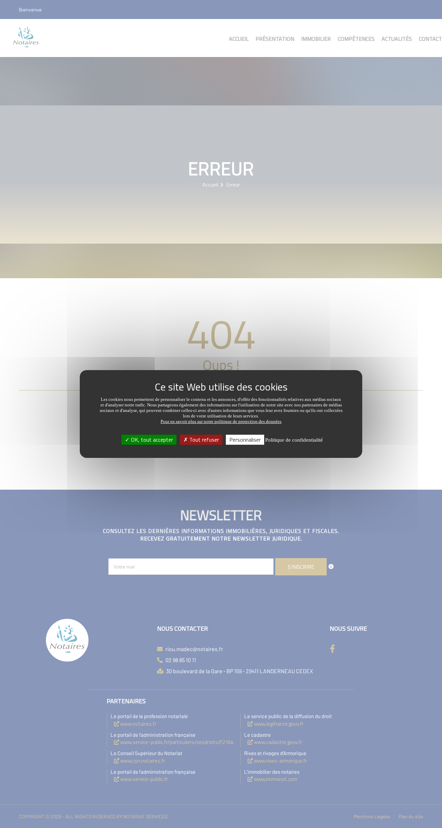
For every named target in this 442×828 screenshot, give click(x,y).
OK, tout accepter (151, 439)
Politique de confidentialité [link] (294, 440)
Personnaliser (245, 439)
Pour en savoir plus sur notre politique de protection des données (221, 421)
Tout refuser (203, 439)
